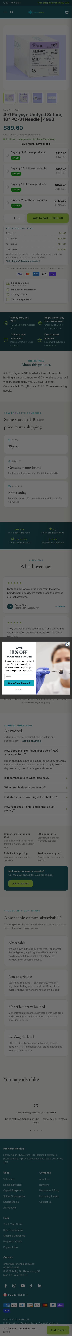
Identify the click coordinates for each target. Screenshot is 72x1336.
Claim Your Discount (19, 683)
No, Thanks (19, 689)
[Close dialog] (67, 644)
